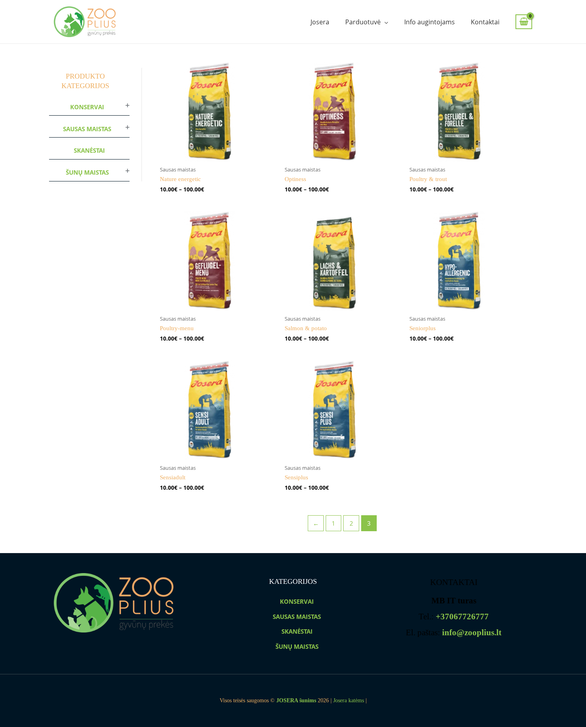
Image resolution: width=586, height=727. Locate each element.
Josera (320, 22)
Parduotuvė (363, 22)
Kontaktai (485, 22)
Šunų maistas (87, 172)
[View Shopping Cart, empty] (523, 21)
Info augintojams (429, 22)
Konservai (87, 107)
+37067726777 (462, 616)
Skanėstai (89, 150)
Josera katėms (348, 700)
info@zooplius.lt (471, 632)
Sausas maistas (87, 129)
